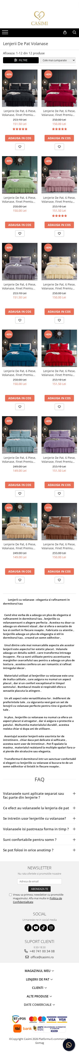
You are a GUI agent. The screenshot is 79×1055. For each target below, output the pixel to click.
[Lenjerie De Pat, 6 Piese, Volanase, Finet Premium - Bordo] (59, 88)
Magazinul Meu (38, 971)
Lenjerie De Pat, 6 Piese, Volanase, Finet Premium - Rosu (59, 373)
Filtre (22, 60)
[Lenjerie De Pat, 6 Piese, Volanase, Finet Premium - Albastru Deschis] (19, 435)
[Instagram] (51, 927)
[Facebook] (28, 927)
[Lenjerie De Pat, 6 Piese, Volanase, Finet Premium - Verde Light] (19, 175)
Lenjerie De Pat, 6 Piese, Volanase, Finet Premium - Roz (59, 199)
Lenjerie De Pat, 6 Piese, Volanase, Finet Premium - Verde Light (19, 199)
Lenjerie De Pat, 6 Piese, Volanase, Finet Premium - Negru (19, 113)
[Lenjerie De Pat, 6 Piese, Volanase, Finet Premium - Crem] (59, 261)
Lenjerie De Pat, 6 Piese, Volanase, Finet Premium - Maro (59, 546)
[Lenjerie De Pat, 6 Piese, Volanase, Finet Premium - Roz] (59, 174)
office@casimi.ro (42, 957)
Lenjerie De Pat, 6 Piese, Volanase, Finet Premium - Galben (19, 546)
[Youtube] (35, 927)
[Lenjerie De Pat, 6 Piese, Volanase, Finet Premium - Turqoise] (19, 348)
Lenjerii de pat (38, 979)
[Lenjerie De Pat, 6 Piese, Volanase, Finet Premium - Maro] (59, 521)
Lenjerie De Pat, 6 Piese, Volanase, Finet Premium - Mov (59, 460)
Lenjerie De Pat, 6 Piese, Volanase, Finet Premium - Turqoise (19, 373)
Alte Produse (38, 996)
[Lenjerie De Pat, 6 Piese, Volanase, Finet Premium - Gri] (19, 261)
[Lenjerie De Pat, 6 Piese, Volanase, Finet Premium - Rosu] (59, 348)
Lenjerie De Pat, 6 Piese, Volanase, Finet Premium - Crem (59, 286)
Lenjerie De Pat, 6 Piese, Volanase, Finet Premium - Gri (19, 286)
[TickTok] (43, 927)
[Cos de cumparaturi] (65, 32)
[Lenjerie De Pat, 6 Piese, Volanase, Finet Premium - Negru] (19, 88)
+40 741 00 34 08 (42, 951)
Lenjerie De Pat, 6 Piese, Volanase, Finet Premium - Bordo (59, 113)
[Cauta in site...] (74, 32)
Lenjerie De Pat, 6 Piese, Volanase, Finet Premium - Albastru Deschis (19, 460)
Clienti (38, 988)
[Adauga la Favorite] (20, 146)
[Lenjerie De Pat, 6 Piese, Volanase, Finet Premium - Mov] (59, 435)
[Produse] (5, 33)
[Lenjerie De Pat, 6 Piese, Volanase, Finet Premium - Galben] (19, 521)
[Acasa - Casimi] (39, 18)
